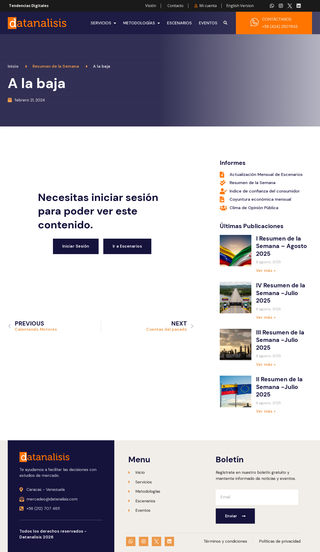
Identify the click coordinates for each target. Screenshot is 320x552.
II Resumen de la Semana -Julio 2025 (279, 386)
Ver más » (266, 270)
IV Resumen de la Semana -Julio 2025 (280, 293)
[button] (225, 23)
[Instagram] (281, 6)
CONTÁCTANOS (276, 19)
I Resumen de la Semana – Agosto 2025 (281, 246)
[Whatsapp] (272, 6)
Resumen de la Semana (56, 66)
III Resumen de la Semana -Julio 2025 (280, 340)
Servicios (101, 23)
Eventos (208, 23)
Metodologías (139, 23)
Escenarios (179, 23)
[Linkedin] (298, 6)
